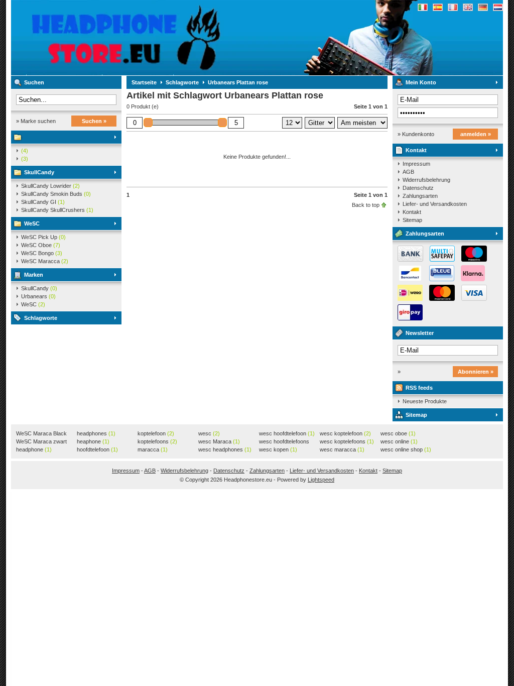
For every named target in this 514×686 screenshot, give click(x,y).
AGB (408, 172)
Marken (33, 275)
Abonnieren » (475, 372)
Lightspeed (321, 480)
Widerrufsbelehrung (426, 180)
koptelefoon (156, 433)
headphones (96, 433)
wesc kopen (278, 449)
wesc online (399, 441)
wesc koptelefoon (345, 433)
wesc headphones (224, 449)
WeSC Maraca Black (41, 433)
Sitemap (412, 220)
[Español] (438, 7)
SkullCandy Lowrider (50, 186)
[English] (468, 7)
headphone (34, 449)
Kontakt (416, 150)
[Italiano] (423, 7)
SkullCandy (39, 172)
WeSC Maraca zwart (41, 441)
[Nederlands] (498, 7)
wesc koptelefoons (347, 441)
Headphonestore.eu (144, 37)
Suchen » (94, 121)
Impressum (416, 164)
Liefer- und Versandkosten (435, 204)
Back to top (365, 205)
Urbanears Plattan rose (238, 82)
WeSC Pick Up (43, 237)
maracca (153, 449)
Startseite (144, 82)
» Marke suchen (36, 121)
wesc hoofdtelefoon (287, 433)
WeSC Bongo (41, 253)
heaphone (93, 441)
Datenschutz (418, 188)
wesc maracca (342, 449)
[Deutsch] (483, 7)
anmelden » (475, 134)
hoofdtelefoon (97, 449)
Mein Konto (421, 82)
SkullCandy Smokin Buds (56, 194)
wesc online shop (405, 449)
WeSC (32, 223)
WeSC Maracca (44, 261)
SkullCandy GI (43, 202)
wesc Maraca (219, 441)
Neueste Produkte (425, 401)
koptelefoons (157, 441)
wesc (209, 433)
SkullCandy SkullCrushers (57, 210)
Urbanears (38, 296)
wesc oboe (398, 433)
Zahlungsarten (420, 196)
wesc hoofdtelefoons (284, 441)
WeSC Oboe (40, 245)
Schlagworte (40, 318)
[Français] (453, 7)
